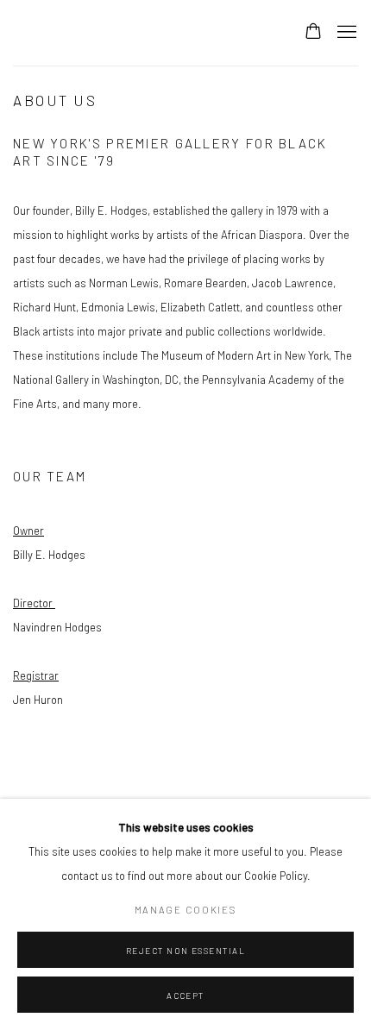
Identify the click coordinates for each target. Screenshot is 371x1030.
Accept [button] (185, 995)
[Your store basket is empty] (313, 33)
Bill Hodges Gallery (140, 32)
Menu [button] (345, 33)
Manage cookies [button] (186, 909)
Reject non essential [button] (186, 950)
